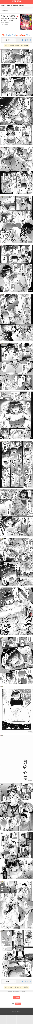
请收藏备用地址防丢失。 (16, 35)
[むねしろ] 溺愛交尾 (8, 16)
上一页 (24, 40)
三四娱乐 (18, 1011)
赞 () (17, 997)
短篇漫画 (18, 1003)
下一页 (29, 40)
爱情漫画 (6, 24)
